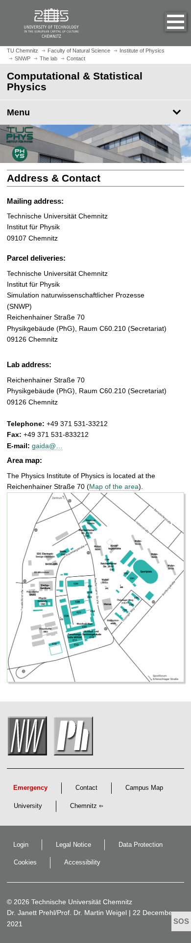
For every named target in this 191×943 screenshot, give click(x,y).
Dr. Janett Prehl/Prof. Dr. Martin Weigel (67, 912)
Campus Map (144, 787)
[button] (165, 23)
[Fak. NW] (29, 738)
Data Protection (141, 844)
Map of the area (114, 486)
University (28, 806)
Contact (86, 787)
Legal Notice (73, 844)
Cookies (25, 862)
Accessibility (82, 862)
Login (20, 844)
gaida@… (47, 446)
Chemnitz (83, 806)
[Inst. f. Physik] (75, 738)
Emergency (30, 787)
